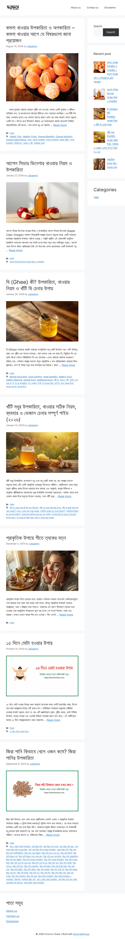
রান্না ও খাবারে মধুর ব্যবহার (44, 517)
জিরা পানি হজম (32, 876)
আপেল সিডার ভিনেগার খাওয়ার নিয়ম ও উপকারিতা (27, 261)
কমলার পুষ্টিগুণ (64, 139)
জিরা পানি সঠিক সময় (59, 872)
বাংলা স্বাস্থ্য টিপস (67, 383)
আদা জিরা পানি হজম (67, 846)
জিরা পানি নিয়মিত (17, 869)
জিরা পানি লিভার (22, 872)
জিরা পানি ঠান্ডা (18, 866)
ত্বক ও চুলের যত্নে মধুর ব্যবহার (28, 511)
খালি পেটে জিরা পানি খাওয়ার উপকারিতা (42, 849)
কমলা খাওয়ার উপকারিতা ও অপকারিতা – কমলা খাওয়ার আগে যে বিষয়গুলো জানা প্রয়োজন (40, 34)
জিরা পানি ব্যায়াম (71, 869)
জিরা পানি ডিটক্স (45, 866)
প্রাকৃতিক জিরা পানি (28, 879)
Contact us (92, 7)
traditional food (44, 380)
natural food (29, 380)
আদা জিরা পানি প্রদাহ (50, 846)
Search (98, 26)
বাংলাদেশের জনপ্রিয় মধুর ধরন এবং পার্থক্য (36, 514)
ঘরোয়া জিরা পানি (62, 849)
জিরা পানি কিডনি (66, 853)
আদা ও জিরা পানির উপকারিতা (20, 846)
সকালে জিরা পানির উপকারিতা (34, 882)
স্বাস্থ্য (12, 133)
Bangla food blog (18, 376)
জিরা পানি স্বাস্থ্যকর (18, 876)
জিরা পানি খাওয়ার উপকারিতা (54, 859)
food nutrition (35, 376)
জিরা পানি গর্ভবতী (66, 863)
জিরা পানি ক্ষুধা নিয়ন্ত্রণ (14, 859)
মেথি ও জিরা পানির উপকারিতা (47, 879)
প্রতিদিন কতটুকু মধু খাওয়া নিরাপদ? (52, 511)
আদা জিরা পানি (37, 846)
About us (76, 7)
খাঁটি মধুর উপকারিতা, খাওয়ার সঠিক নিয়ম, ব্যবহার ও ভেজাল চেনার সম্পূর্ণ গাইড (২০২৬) (41, 413)
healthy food (65, 376)
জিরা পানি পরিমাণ (30, 869)
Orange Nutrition (63, 136)
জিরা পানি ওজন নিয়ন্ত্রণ (32, 853)
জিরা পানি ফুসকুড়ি (43, 869)
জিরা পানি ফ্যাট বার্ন (57, 869)
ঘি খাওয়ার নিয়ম (47, 383)
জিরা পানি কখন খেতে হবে (50, 853)
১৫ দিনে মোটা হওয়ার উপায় (29, 643)
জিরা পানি (73, 849)
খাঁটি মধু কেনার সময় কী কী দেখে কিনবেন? (24, 507)
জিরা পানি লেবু (34, 872)
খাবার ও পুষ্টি (64, 380)
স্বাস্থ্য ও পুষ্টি (27, 143)
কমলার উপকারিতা (52, 139)
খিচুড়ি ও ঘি (74, 380)
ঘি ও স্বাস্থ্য (32, 383)
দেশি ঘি (56, 383)
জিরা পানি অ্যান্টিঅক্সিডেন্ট (14, 853)
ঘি (13, 383)
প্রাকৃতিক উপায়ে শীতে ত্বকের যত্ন (36, 538)
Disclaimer (110, 7)
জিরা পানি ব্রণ (11, 872)
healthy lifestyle (14, 380)
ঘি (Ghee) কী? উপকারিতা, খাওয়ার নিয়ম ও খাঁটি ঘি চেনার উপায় (38, 285)
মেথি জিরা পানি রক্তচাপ (14, 882)
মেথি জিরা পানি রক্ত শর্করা (67, 879)
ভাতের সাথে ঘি (11, 386)
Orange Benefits (46, 136)
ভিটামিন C (18, 143)
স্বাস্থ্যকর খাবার (39, 143)
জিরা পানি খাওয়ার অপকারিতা (33, 859)
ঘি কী (39, 383)
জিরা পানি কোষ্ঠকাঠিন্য (70, 856)
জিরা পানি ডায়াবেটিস (31, 866)
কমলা (29, 139)
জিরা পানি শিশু (45, 872)
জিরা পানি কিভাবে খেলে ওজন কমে (30, 856)
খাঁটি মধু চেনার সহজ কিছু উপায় (50, 507)
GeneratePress (81, 934)
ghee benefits (50, 376)
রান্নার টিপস (22, 386)
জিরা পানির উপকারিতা (45, 876)
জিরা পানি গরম (53, 863)
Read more (60, 125)
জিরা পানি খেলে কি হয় (39, 863)
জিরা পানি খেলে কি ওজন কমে (21, 863)
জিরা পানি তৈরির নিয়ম (59, 866)
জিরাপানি (17, 879)
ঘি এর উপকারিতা (21, 383)
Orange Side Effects (16, 139)
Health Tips (15, 136)
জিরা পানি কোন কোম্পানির (52, 856)
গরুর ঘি (8, 383)
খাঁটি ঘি (56, 380)
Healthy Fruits (30, 136)
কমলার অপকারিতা (39, 139)
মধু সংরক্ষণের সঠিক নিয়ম (24, 517)
